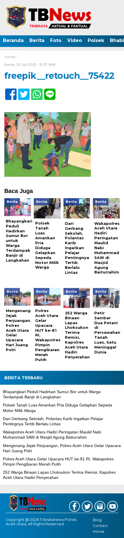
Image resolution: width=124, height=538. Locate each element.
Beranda (13, 40)
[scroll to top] (114, 529)
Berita (36, 40)
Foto (55, 40)
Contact (100, 526)
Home (98, 531)
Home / (10, 56)
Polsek (96, 40)
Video (74, 40)
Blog (97, 520)
